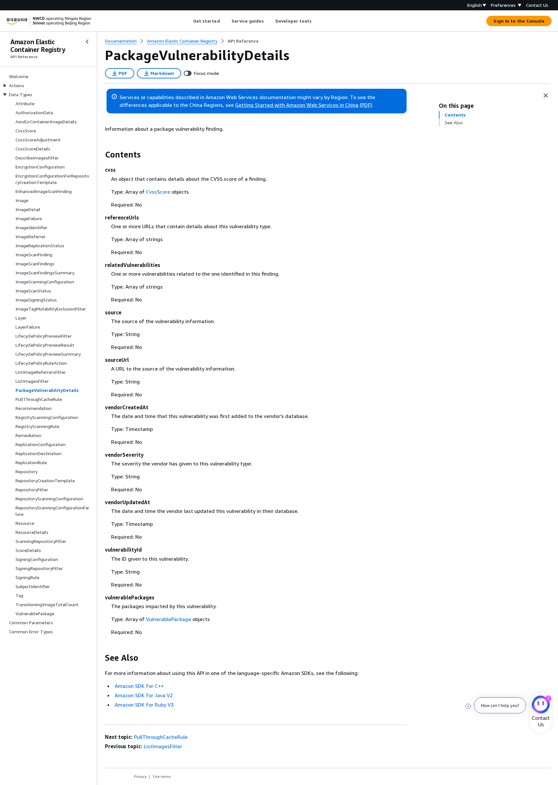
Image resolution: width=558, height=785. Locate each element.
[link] (243, 41)
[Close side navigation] (87, 41)
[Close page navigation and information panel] (545, 95)
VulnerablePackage (168, 619)
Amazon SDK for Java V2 (144, 695)
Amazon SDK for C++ (139, 686)
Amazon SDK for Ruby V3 (144, 704)
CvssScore (158, 192)
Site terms (162, 776)
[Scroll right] (316, 21)
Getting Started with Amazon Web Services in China (296, 105)
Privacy (140, 776)
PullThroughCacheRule (161, 737)
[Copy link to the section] (100, 154)
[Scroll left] (188, 21)
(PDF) (366, 105)
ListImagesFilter (163, 746)
